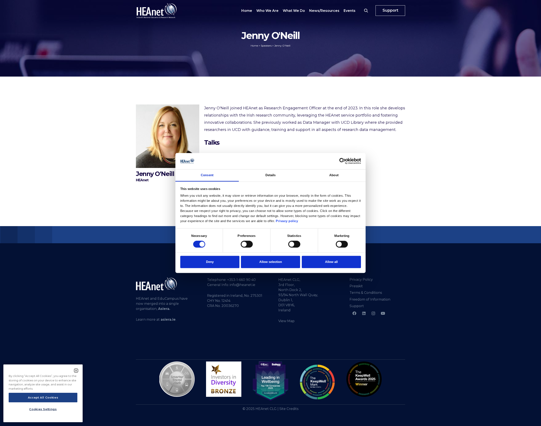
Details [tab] (270, 175)
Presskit (356, 286)
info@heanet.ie (242, 285)
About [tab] (334, 175)
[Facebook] (354, 313)
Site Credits (288, 409)
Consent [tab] (207, 175)
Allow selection (270, 262)
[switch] (247, 244)
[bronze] (223, 379)
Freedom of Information (370, 299)
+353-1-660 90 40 (241, 280)
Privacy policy (287, 221)
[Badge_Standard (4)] (270, 381)
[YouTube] (383, 313)
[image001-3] (364, 379)
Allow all (331, 262)
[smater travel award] (177, 379)
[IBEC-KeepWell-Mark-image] (317, 382)
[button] (366, 10)
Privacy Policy (361, 280)
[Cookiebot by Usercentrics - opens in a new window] (342, 161)
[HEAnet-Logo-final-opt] (156, 10)
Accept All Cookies (43, 397)
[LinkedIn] (364, 313)
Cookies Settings (43, 409)
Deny (210, 262)
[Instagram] (373, 313)
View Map (286, 321)
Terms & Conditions (366, 293)
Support (357, 306)
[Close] (76, 370)
